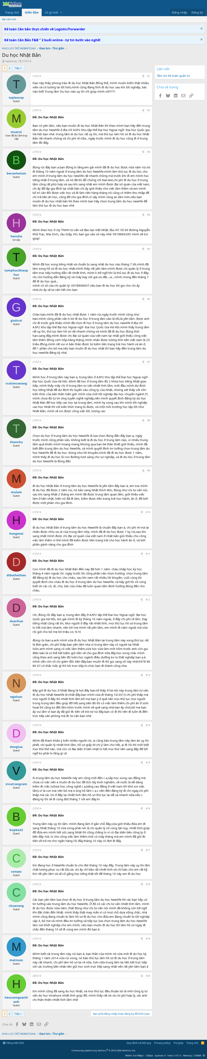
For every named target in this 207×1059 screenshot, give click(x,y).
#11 (148, 553)
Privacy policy (162, 1043)
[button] (61, 12)
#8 (148, 420)
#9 (148, 470)
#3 (148, 152)
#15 (148, 762)
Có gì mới (51, 12)
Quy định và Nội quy (139, 1043)
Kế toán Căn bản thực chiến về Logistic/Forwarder (44, 29)
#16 (148, 808)
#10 (148, 512)
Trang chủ (12, 12)
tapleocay (11, 61)
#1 (148, 76)
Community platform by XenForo (104, 1050)
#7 (148, 362)
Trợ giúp (178, 1043)
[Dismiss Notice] (201, 29)
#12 (148, 599)
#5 (148, 249)
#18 (148, 884)
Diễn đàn (32, 12)
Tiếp (17, 68)
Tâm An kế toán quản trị (173, 76)
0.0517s (177, 1055)
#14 (148, 725)
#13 (148, 675)
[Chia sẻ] (143, 76)
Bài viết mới (9, 19)
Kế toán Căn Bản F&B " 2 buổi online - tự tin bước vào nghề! (52, 40)
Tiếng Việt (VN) (14, 1043)
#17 (148, 850)
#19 (148, 938)
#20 (148, 976)
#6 (148, 299)
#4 (148, 214)
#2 (148, 110)
